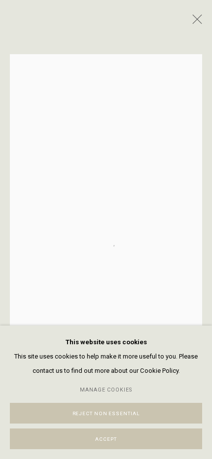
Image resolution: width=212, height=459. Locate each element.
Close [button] (194, 22)
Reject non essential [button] (106, 413)
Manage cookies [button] (106, 390)
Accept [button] (105, 439)
